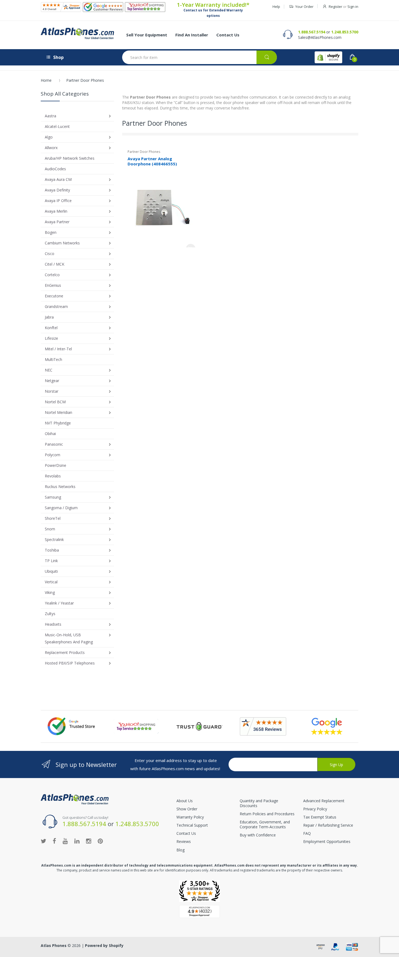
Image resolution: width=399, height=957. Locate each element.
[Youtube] (65, 841)
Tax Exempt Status (319, 817)
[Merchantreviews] (103, 7)
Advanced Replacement (323, 800)
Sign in (352, 6)
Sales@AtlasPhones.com (319, 37)
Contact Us (186, 833)
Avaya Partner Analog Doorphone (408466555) (152, 161)
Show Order (186, 808)
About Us (184, 800)
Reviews (183, 841)
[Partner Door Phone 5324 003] (161, 208)
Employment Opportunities (326, 841)
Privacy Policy (315, 808)
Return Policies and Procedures (267, 813)
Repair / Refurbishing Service (328, 825)
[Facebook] (54, 841)
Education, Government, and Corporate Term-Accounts (265, 824)
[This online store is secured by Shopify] (328, 57)
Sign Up (336, 764)
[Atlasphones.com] (61, 7)
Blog (180, 849)
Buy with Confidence (258, 835)
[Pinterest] (100, 841)
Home (46, 80)
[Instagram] (88, 841)
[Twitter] (43, 841)
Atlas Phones (53, 945)
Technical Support (192, 825)
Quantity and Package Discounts (259, 803)
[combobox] (199, 57)
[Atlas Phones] (77, 33)
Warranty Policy (190, 817)
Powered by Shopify (104, 945)
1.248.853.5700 (344, 31)
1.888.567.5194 (311, 31)
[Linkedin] (77, 841)
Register (335, 6)
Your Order (304, 6)
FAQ (307, 833)
